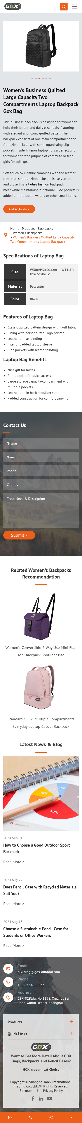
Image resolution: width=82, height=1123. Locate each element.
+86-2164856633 (31, 985)
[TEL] (31, 1117)
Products (28, 228)
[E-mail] (10, 1117)
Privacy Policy (53, 1090)
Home (14, 228)
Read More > (13, 861)
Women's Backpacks (27, 233)
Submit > (19, 535)
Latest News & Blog (41, 744)
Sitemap (25, 1090)
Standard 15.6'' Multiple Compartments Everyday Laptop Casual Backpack (41, 722)
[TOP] (71, 1117)
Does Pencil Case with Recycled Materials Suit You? (40, 890)
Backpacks (45, 228)
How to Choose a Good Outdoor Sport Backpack (36, 848)
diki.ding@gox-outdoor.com (39, 972)
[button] (32, 78)
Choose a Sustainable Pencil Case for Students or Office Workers (35, 932)
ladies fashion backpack (46, 184)
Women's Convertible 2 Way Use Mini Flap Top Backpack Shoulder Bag (41, 651)
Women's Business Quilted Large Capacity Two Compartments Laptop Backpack (42, 239)
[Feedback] (51, 1117)
